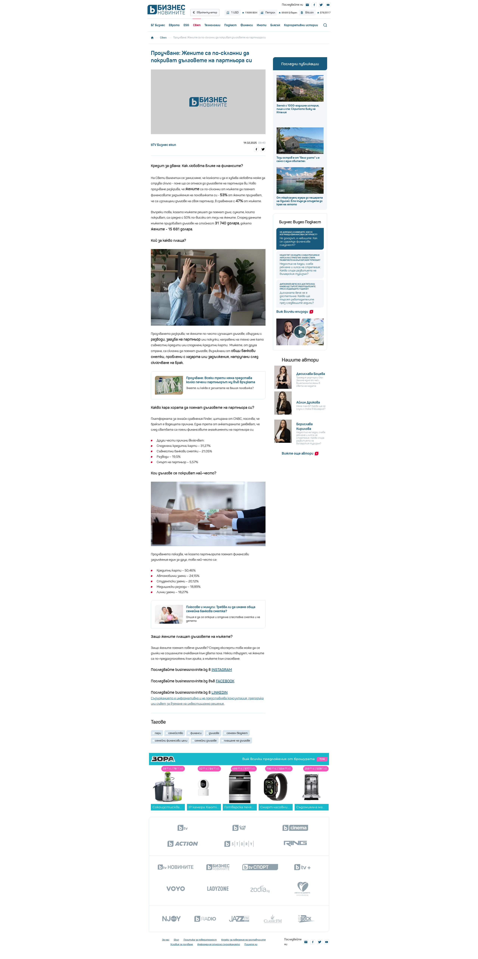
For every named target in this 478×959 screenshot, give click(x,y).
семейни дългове (206, 740)
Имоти (261, 25)
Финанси (246, 25)
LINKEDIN (220, 692)
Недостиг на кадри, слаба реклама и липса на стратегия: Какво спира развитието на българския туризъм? (300, 257)
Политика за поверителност (200, 939)
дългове (214, 733)
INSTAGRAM (222, 669)
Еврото (174, 25)
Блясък (275, 25)
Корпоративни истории (301, 25)
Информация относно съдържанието (218, 944)
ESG (186, 25)
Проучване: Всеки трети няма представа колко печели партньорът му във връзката (220, 380)
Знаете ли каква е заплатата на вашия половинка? (220, 388)
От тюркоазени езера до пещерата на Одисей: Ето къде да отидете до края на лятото (300, 201)
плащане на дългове (237, 740)
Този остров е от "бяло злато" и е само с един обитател (298, 159)
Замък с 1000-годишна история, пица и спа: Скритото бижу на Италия (298, 109)
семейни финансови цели (171, 740)
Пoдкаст (230, 25)
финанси (195, 733)
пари (158, 733)
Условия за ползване (181, 944)
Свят (197, 25)
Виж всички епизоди (292, 312)
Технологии (212, 25)
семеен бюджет (237, 733)
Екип (176, 939)
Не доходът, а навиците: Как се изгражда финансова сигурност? (298, 233)
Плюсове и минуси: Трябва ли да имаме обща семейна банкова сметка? (220, 609)
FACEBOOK (225, 681)
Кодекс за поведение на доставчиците (243, 939)
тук (322, 759)
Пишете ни (250, 944)
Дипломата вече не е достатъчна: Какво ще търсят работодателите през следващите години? (298, 286)
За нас (165, 939)
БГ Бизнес (158, 25)
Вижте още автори (297, 453)
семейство (175, 733)
